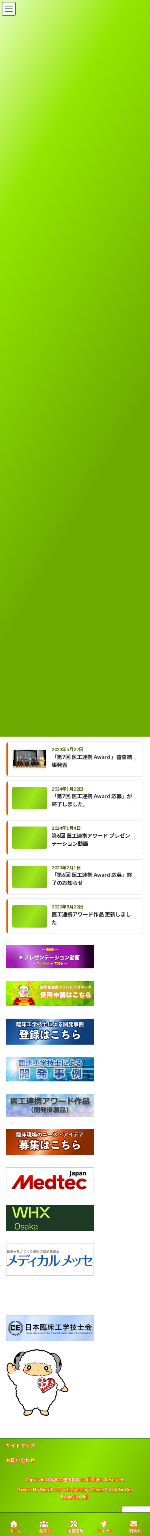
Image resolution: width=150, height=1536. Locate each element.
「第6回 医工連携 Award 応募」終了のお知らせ (92, 879)
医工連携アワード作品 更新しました (91, 918)
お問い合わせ (20, 1460)
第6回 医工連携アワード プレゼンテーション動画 (91, 840)
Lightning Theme (88, 1489)
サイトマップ (20, 1446)
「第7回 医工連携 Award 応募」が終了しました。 (92, 800)
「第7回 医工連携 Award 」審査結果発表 (92, 761)
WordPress (51, 1489)
